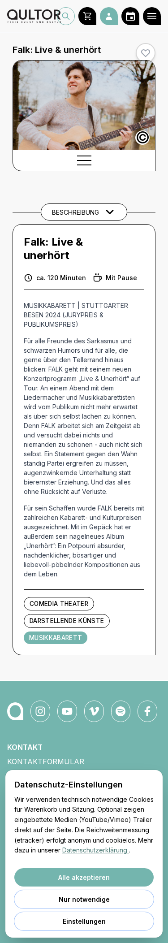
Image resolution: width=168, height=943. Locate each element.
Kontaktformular (45, 761)
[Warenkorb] (87, 16)
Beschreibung (75, 212)
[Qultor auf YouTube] (67, 711)
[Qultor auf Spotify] (121, 711)
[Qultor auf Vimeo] (94, 711)
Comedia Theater (59, 603)
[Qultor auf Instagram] (40, 711)
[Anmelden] (109, 16)
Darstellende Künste (67, 620)
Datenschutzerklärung (95, 850)
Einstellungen (84, 921)
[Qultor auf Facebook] (147, 711)
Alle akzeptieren (84, 877)
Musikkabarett (55, 637)
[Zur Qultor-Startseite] (15, 711)
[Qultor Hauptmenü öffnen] (152, 16)
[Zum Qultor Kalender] (130, 16)
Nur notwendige (84, 899)
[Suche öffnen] (66, 16)
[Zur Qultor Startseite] (32, 16)
